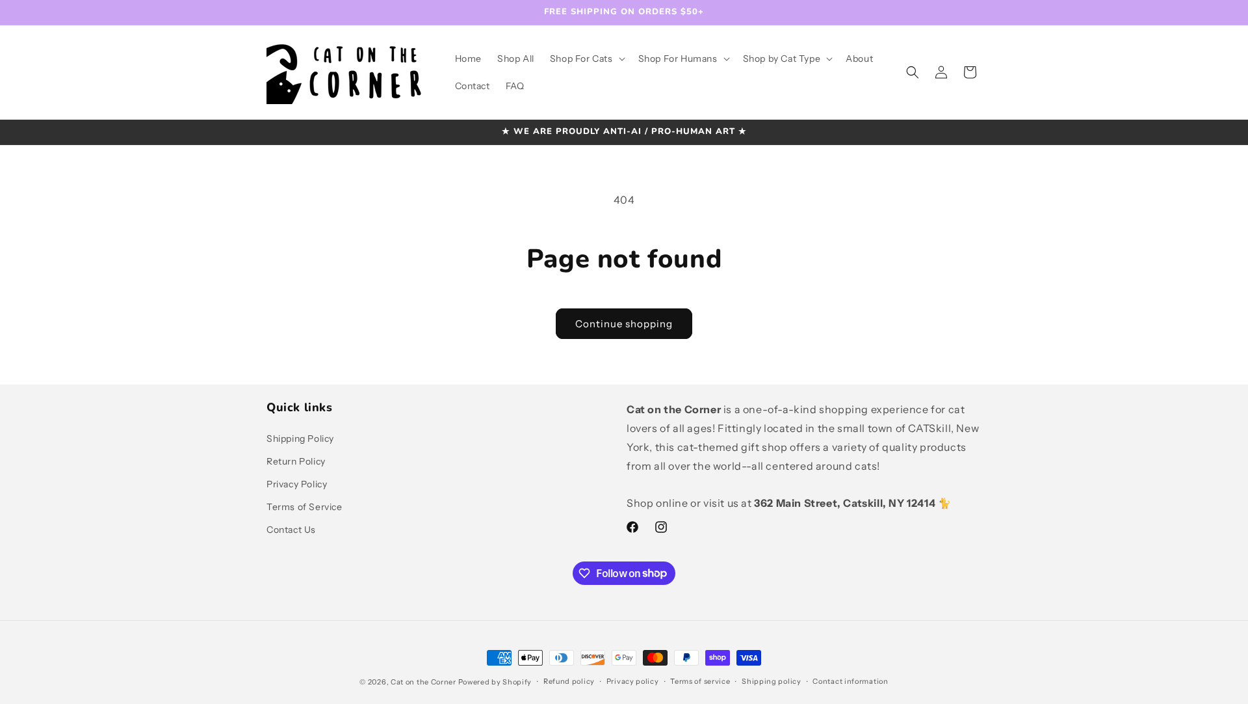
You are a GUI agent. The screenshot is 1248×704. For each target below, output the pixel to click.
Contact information (850, 681)
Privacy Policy (296, 484)
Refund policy (569, 681)
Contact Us (291, 529)
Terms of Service (304, 507)
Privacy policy (632, 681)
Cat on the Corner (423, 681)
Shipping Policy (300, 438)
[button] (586, 58)
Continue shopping (624, 324)
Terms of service (700, 681)
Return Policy (296, 461)
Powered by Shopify (495, 681)
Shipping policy (771, 681)
